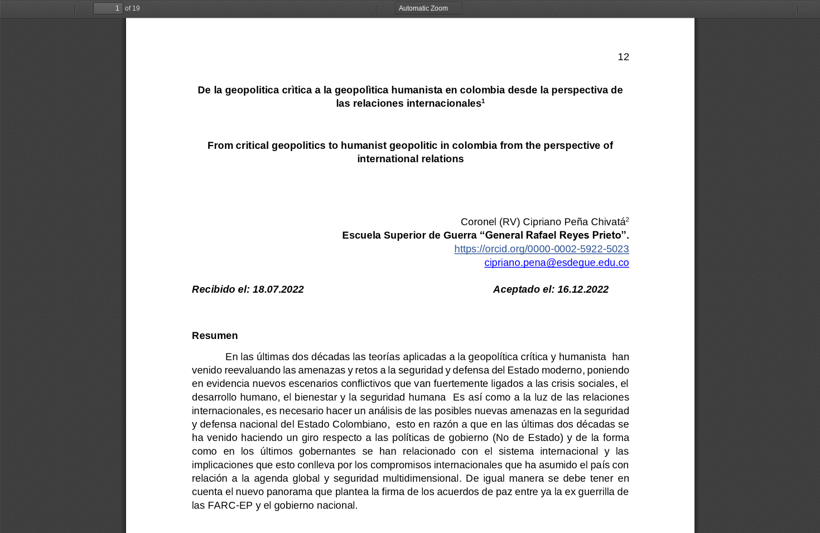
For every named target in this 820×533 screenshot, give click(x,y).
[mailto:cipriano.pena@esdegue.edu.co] (556, 262)
